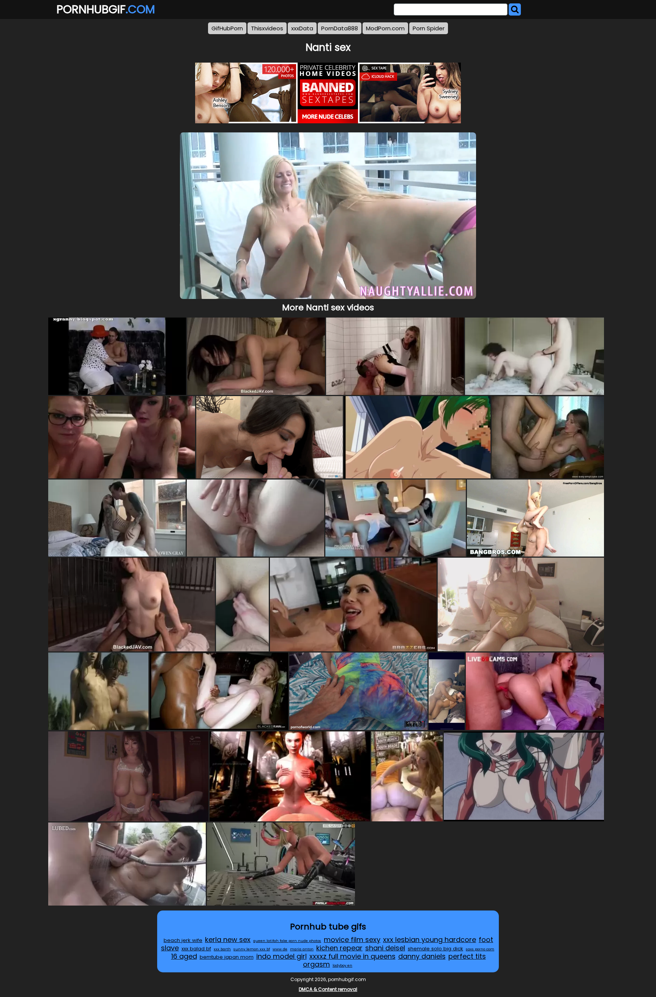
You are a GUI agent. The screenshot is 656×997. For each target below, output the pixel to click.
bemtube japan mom (227, 957)
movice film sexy (352, 939)
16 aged (184, 956)
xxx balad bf (196, 948)
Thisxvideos (267, 28)
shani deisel (385, 948)
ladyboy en (342, 965)
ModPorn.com (385, 28)
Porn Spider (429, 28)
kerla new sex (228, 939)
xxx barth (222, 949)
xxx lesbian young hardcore (429, 939)
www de (280, 949)
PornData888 (339, 28)
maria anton (302, 949)
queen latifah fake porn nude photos (287, 940)
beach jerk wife (183, 940)
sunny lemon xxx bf (251, 949)
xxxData (302, 28)
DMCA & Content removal (328, 989)
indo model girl (281, 956)
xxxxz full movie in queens (352, 956)
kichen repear (339, 948)
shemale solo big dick (435, 948)
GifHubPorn (227, 28)
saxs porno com (480, 949)
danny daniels (422, 956)
